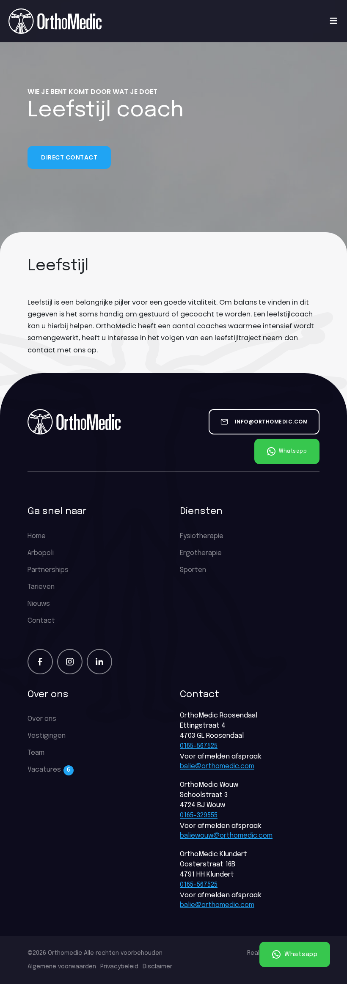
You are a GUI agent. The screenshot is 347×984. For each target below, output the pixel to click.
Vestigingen (47, 735)
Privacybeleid (119, 967)
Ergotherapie (201, 553)
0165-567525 (199, 746)
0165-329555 (199, 815)
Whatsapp (300, 954)
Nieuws (39, 603)
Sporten (193, 570)
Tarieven (41, 587)
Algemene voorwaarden (62, 967)
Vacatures (49, 769)
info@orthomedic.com (271, 421)
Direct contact (69, 157)
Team (36, 752)
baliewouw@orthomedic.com (226, 835)
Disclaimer (157, 967)
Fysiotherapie (201, 536)
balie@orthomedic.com (217, 766)
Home (37, 536)
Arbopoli (41, 553)
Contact (41, 620)
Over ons (42, 719)
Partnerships (48, 570)
